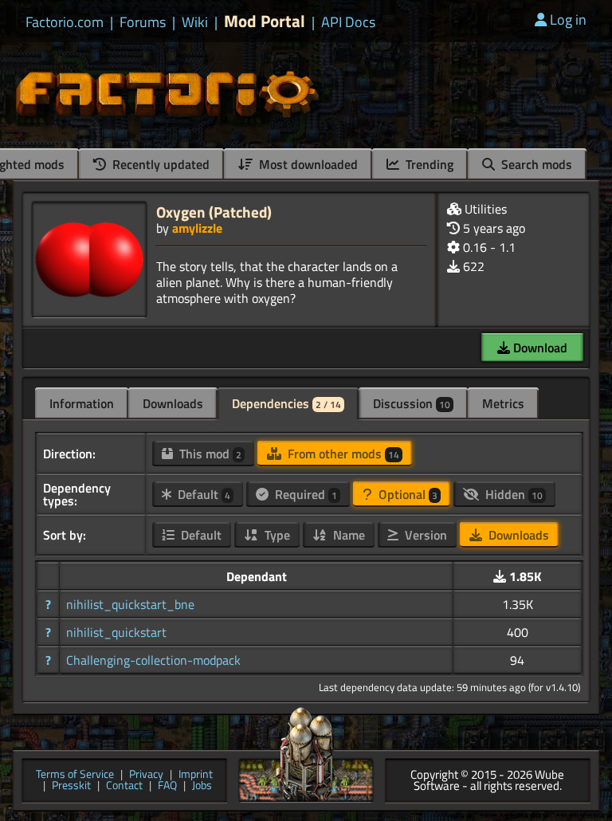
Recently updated (159, 164)
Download (538, 347)
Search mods (535, 164)
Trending (427, 164)
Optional (406, 494)
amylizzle (197, 228)
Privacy (146, 775)
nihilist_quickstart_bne (130, 604)
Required (304, 494)
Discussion (411, 403)
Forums (143, 22)
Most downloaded (307, 164)
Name (347, 534)
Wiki (195, 22)
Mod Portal (264, 21)
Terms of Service (75, 775)
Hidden (512, 494)
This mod (208, 453)
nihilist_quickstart (116, 632)
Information (81, 403)
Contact (124, 786)
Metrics (503, 403)
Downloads (173, 403)
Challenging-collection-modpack (153, 660)
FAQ (167, 786)
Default (202, 494)
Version (424, 534)
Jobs (202, 786)
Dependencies (286, 403)
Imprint (195, 775)
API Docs (348, 22)
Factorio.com (65, 22)
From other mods (341, 453)
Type (275, 534)
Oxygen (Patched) (214, 211)
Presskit (71, 786)
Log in (568, 19)
